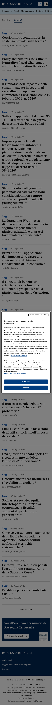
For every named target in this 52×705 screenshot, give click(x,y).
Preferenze (26, 381)
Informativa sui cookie (19, 356)
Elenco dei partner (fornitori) (15, 373)
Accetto (26, 388)
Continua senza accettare (38, 315)
